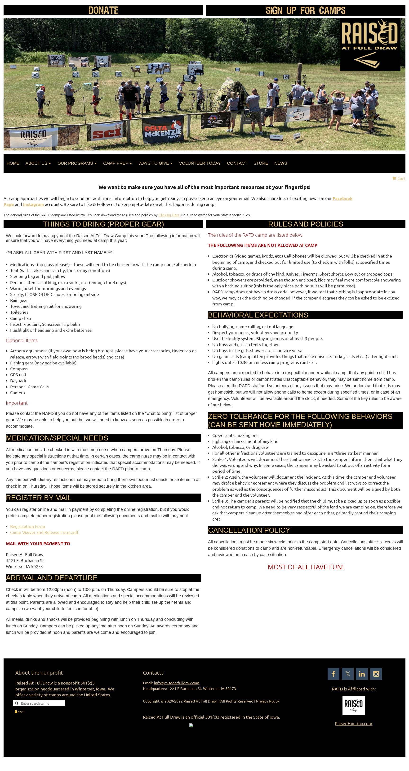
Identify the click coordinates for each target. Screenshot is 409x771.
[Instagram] (376, 674)
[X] (348, 674)
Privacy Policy (267, 700)
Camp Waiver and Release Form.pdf (44, 532)
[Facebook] (333, 674)
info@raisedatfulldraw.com (176, 682)
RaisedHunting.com (353, 723)
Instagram (33, 204)
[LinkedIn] (362, 674)
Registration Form (27, 526)
